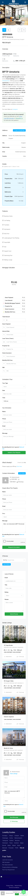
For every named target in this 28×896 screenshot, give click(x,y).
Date (3, 390)
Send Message (14, 817)
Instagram (15, 109)
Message (4, 433)
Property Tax (5, 345)
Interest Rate (5, 331)
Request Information (14, 547)
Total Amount (6, 316)
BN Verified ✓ (21, 627)
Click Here (19, 466)
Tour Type (5, 383)
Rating (6, 592)
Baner (18, 845)
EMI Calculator (6, 862)
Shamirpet (5, 843)
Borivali (4, 845)
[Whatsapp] (24, 892)
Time (3, 397)
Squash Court (7, 251)
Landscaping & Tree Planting (11, 238)
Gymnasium (7, 229)
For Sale (5, 34)
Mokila (22, 835)
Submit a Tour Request (14, 452)
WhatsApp (21, 482)
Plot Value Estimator (7, 864)
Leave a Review (6, 564)
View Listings (22, 473)
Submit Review (14, 614)
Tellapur (11, 835)
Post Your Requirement (8, 869)
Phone (4, 418)
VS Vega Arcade (8, 645)
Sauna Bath (7, 242)
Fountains (6, 225)
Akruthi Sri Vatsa (8, 748)
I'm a (3, 513)
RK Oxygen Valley (9, 681)
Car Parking (7, 220)
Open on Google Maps (20, 130)
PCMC (16, 848)
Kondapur (4, 835)
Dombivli (16, 843)
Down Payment (6, 324)
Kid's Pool (6, 233)
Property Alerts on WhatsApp (10, 867)
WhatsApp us (19, 118)
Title (6, 585)
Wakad (14, 845)
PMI (3, 367)
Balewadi (4, 848)
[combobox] (14, 386)
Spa (5, 246)
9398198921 (14, 479)
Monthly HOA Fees (7, 360)
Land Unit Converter (7, 860)
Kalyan (21, 843)
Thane (11, 843)
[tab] (4, 30)
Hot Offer (10, 34)
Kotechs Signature (9, 716)
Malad (9, 845)
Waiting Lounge (8, 260)
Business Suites (8, 216)
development (5, 80)
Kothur (11, 838)
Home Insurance (7, 353)
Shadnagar (5, 838)
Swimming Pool (8, 255)
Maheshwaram (18, 838)
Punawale (11, 848)
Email (3, 426)
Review (7, 599)
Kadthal (11, 840)
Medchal (17, 840)
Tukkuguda (5, 840)
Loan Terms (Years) (7, 338)
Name (4, 411)
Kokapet (17, 835)
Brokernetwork (9, 656)
